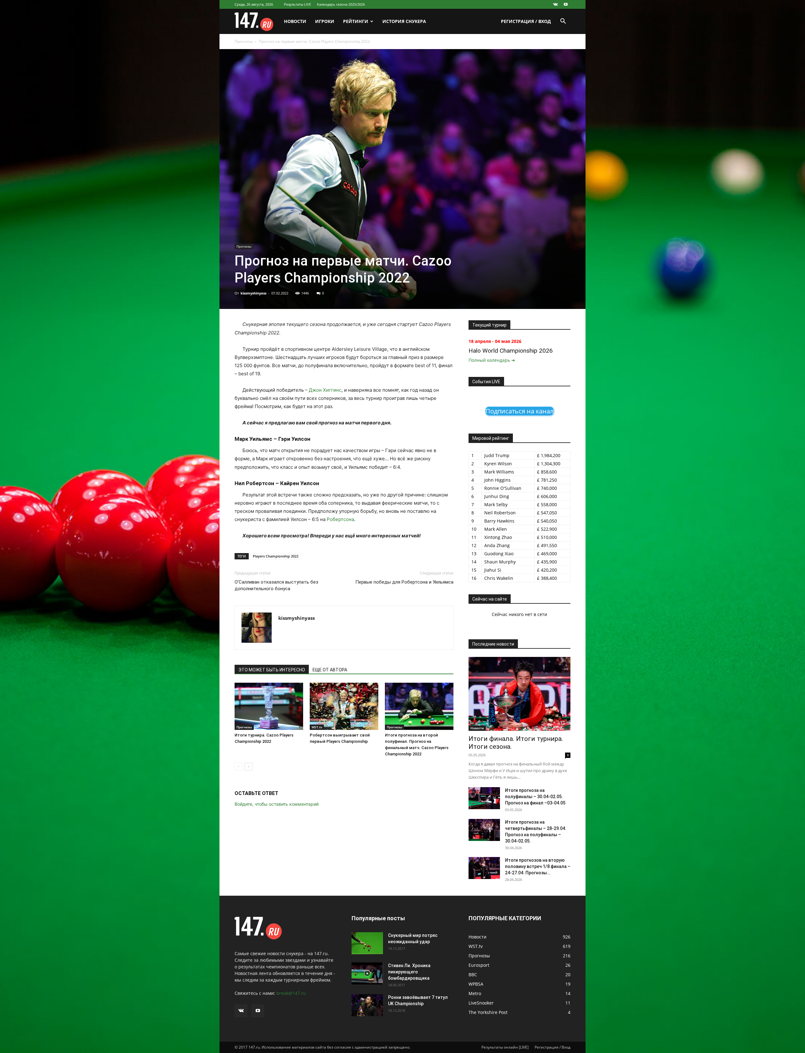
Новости (295, 21)
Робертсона (340, 519)
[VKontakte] (555, 4)
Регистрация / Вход (526, 21)
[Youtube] (565, 4)
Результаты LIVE (297, 4)
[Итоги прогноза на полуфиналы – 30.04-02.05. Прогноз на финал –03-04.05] (484, 798)
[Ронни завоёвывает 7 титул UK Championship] (367, 1005)
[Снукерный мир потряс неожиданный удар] (367, 943)
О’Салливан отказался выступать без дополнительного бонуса (276, 585)
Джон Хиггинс (325, 390)
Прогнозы (244, 41)
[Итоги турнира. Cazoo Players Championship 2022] (269, 706)
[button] (562, 22)
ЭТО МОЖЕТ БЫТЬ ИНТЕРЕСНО (271, 669)
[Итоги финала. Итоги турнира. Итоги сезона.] (519, 694)
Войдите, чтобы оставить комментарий (277, 804)
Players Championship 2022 (275, 556)
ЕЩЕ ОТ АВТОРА (330, 669)
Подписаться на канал (519, 411)
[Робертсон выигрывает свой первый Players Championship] (344, 706)
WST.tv (317, 727)
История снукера (404, 21)
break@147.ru (291, 993)
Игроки (324, 21)
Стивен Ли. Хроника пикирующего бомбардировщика (409, 972)
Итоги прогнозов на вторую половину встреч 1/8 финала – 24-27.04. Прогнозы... (537, 866)
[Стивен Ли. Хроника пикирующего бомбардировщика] (367, 973)
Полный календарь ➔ (492, 360)
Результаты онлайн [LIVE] (505, 1047)
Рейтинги (355, 21)
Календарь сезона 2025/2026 (341, 4)
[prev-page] (238, 766)
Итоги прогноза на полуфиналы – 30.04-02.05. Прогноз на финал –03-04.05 (535, 796)
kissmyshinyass (253, 293)
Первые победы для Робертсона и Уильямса (404, 582)
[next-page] (249, 766)
